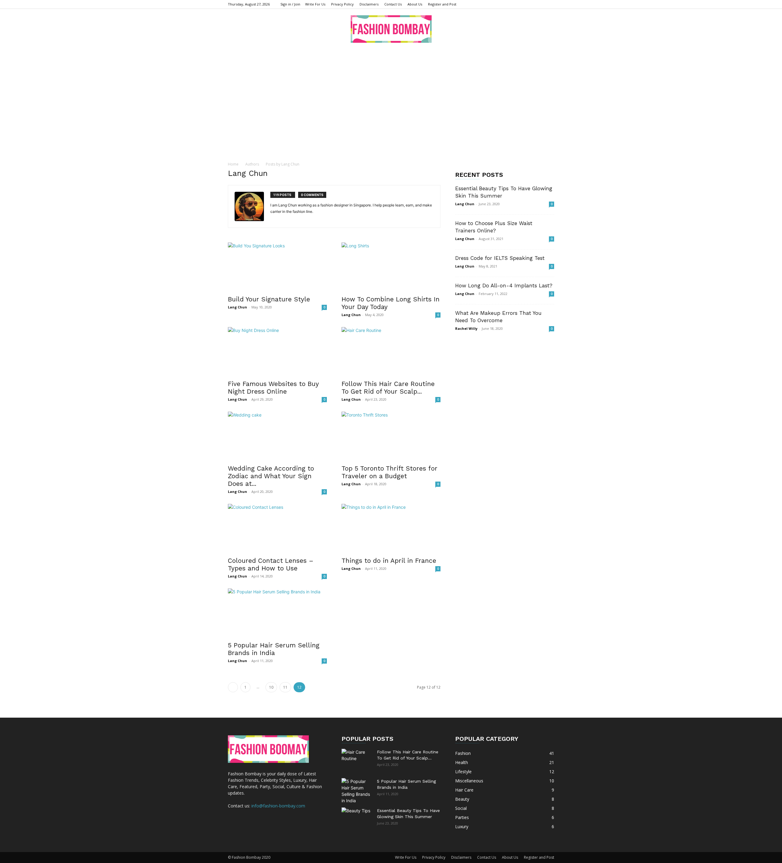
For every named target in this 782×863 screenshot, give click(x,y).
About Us (414, 4)
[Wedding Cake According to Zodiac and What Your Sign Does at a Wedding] (277, 436)
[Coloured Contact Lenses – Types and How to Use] (277, 528)
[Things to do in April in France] (391, 528)
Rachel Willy (466, 328)
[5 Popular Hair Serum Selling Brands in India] (277, 612)
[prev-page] (233, 687)
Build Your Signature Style (269, 299)
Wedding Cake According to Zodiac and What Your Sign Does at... (271, 475)
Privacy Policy (342, 4)
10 (271, 687)
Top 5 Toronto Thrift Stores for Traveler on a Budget (389, 472)
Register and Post (442, 4)
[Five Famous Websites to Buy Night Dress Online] (277, 351)
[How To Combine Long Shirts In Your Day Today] (391, 266)
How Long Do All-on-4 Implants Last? (503, 285)
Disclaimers (369, 4)
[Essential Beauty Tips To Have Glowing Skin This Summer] (357, 818)
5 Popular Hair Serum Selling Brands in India (274, 649)
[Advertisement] (391, 94)
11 (285, 687)
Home (233, 164)
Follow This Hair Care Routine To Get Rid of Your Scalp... (388, 387)
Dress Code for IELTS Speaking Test (500, 258)
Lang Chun (237, 307)
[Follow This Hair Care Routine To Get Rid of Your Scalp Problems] (391, 351)
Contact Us (393, 4)
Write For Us (315, 4)
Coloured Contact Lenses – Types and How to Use (270, 564)
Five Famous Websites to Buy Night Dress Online (273, 387)
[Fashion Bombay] (391, 29)
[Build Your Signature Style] (277, 266)
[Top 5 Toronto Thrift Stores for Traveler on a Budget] (391, 436)
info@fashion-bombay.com (278, 806)
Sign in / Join (290, 4)
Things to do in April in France (390, 560)
